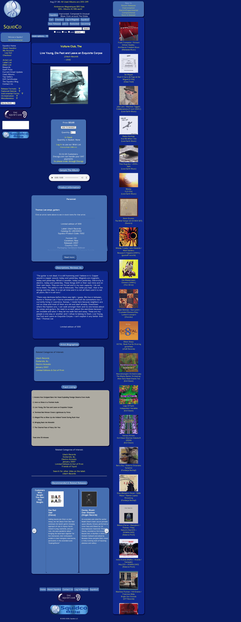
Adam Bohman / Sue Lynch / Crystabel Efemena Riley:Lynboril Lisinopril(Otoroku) (128, 313)
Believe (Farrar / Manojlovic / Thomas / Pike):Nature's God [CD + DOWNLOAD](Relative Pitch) (128, 530)
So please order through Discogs (68, 161)
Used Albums (8, 74)
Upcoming (85, 24)
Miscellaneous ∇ (9, 98)
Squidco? (85, 19)
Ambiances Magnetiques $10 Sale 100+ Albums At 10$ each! (69, 7)
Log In (59, 144)
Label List (7, 62)
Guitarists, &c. (42, 361)
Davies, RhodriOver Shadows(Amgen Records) (89, 512)
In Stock (68, 137)
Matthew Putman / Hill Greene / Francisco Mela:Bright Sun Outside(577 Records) (128, 595)
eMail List (7, 65)
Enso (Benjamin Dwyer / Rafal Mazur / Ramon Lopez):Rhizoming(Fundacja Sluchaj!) (128, 496)
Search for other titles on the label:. (69, 472)
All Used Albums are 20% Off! (74, 2)
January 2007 (42, 367)
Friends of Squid (69, 466)
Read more (69, 257)
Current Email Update (12, 72)
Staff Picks (7, 69)
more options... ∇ (40, 36)
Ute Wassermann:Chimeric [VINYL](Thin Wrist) (129, 282)
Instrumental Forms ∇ (12, 93)
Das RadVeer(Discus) (52, 512)
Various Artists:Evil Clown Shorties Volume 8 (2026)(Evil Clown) (128, 439)
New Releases (54, 24)
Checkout (7, 55)
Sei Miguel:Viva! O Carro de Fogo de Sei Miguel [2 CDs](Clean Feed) (128, 78)
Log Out (8, 53)
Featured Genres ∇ (10, 91)
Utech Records (42, 358)
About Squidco (9, 48)
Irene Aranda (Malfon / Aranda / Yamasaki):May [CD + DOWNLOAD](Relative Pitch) (128, 563)
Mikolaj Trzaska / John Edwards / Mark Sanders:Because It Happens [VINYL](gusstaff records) (129, 251)
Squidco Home (9, 46)
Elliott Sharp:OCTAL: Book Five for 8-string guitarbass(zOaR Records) (128, 345)
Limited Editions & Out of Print (50, 370)
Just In (65, 24)
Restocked (74, 24)
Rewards (6, 67)
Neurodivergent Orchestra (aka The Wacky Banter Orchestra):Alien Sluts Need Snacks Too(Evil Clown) (128, 377)
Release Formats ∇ (10, 89)
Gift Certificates (10, 79)
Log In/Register (72, 19)
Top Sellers (8, 77)
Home (43, 589)
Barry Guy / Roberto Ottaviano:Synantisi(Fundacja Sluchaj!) (128, 467)
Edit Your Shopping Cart (15, 40)
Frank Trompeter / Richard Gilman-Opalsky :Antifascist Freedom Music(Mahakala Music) (128, 46)
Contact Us (7, 84)
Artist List (7, 60)
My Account (8, 50)
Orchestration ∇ (9, 96)
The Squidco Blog (10, 81)
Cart (51, 19)
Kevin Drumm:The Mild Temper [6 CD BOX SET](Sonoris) (128, 220)
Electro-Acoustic (43, 364)
